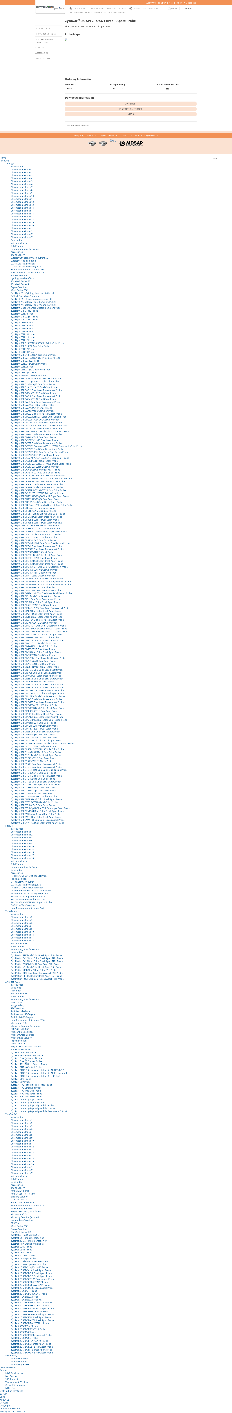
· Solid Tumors (41, 42)
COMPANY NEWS (96, 8)
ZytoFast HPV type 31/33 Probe (26, 1096)
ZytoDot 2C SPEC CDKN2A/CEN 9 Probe (30, 1284)
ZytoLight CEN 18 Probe (23, 352)
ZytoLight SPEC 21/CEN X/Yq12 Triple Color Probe (35, 357)
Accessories (17, 251)
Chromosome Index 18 (22, 219)
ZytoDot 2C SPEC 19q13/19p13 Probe (29, 1267)
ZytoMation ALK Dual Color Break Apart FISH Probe (36, 955)
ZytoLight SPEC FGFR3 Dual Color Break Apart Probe (37, 563)
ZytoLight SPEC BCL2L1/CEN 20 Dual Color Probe (35, 419)
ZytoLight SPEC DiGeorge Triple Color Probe (33, 507)
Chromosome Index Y (21, 237)
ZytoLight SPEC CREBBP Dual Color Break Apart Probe (38, 481)
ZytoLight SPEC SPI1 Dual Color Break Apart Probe (36, 755)
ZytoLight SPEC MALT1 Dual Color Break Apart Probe (37, 640)
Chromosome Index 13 (22, 204)
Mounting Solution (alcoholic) (25, 1025)
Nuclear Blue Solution (22, 1031)
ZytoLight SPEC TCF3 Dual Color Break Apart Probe (36, 766)
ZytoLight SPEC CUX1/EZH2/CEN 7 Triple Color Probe (37, 493)
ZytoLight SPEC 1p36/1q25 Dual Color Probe (33, 384)
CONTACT (162, 3)
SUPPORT (111, 8)
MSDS (131, 114)
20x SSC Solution (19, 275)
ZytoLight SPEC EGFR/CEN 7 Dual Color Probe (33, 510)
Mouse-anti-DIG (19, 1023)
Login (3, 1396)
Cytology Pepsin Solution (23, 260)
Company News (8, 1367)
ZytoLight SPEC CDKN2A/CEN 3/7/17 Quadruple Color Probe (41, 463)
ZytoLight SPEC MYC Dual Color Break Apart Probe (36, 675)
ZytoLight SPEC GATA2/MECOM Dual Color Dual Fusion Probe (41, 593)
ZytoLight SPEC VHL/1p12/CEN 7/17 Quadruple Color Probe (40, 808)
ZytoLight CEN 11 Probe (23, 337)
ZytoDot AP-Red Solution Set (25, 1234)
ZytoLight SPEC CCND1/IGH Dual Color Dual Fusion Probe (39, 452)
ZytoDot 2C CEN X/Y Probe (24, 1255)
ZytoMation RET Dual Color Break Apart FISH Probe (36, 975)
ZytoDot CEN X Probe (21, 1252)
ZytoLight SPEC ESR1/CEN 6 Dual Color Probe (33, 540)
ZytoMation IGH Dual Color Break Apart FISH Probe (36, 967)
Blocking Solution (19, 1196)
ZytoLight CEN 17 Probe (23, 349)
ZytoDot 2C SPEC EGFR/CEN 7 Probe (29, 1293)
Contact (4, 1402)
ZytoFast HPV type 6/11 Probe (26, 1090)
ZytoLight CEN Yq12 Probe (24, 372)
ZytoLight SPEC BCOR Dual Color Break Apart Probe (36, 422)
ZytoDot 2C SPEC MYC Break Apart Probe (31, 1335)
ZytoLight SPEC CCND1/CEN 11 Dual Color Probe (35, 455)
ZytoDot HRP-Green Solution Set (27, 1055)
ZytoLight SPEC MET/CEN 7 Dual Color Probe (33, 649)
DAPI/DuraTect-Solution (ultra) (26, 266)
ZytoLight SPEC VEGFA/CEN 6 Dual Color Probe (34, 802)
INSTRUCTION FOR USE (130, 109)
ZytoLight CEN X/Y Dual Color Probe (29, 363)
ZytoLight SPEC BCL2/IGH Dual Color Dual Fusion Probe (38, 416)
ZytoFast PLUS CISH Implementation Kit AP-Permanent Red (40, 1073)
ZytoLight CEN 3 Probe (22, 313)
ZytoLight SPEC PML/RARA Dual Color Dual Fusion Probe (39, 719)
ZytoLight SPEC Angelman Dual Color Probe (33, 410)
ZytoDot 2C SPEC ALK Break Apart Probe (31, 1270)
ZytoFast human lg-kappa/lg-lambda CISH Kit (33, 1108)
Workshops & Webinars (17, 1382)
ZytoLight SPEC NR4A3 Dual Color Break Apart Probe (37, 669)
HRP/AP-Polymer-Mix (21, 1208)
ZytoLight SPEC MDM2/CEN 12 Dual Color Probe (35, 637)
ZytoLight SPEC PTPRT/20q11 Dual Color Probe (34, 728)
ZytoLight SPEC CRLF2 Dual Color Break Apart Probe (37, 484)
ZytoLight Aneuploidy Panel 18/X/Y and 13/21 (33, 301)
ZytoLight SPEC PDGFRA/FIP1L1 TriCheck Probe (34, 705)
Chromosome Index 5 (21, 181)
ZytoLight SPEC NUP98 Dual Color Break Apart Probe (37, 690)
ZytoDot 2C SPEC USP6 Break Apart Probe (32, 1352)
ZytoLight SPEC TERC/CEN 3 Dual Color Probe (33, 772)
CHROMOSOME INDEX (45, 34)
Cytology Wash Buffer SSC (24, 278)
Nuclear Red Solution (21, 1037)
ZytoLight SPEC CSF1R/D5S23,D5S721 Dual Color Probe (38, 490)
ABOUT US (151, 3)
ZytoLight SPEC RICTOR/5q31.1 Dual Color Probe (35, 737)
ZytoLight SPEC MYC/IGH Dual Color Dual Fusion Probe (38, 658)
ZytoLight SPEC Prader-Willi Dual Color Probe (33, 722)
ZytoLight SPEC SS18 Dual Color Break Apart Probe (36, 764)
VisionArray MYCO (20, 1358)
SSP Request (11, 1379)
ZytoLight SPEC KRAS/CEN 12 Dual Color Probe (34, 622)
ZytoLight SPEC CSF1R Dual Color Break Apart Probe (37, 487)
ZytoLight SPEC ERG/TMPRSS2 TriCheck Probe (34, 537)
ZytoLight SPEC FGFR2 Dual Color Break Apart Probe (37, 560)
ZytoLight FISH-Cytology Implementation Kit (33, 293)
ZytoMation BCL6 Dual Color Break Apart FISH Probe (37, 961)
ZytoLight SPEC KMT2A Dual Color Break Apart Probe (37, 619)
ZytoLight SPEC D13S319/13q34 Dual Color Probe (35, 499)
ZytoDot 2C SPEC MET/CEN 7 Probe (28, 1329)
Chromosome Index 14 (22, 207)
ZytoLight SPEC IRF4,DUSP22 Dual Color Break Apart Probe (40, 608)
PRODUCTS (80, 8)
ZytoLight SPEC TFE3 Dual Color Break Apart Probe (36, 781)
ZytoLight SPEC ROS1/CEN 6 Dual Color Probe (33, 746)
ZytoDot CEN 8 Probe (21, 1249)
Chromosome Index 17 (22, 216)
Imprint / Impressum (108, 135)
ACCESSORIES (41, 53)
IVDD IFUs (10, 1388)
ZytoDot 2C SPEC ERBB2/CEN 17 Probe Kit (31, 1302)
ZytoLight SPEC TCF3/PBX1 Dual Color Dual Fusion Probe (39, 769)
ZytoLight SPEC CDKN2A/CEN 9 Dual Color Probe (35, 466)
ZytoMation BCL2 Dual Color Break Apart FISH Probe (37, 958)
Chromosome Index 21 (22, 228)
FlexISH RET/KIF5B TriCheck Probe (28, 899)
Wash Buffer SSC (19, 290)
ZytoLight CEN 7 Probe (22, 325)
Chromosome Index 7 (21, 187)
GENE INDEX (41, 47)
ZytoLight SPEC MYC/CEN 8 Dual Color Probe (33, 663)
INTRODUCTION (42, 28)
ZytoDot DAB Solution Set (24, 1052)
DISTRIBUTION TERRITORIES (145, 8)
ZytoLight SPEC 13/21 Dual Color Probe (30, 346)
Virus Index (16, 987)
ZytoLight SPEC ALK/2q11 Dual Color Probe (32, 404)
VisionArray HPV (19, 1361)
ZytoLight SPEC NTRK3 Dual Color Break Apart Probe (37, 687)
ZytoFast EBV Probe (20, 1081)
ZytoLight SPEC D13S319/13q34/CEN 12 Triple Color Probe (40, 496)
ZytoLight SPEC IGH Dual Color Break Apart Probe (36, 599)
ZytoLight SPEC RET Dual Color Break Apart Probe (36, 731)
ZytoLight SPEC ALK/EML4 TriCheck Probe (31, 407)
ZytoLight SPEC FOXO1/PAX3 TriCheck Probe (33, 587)
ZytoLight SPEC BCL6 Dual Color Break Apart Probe (36, 428)
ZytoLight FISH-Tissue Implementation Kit (31, 299)
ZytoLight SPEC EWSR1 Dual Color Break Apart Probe (37, 549)
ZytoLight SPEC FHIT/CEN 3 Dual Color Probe (33, 575)
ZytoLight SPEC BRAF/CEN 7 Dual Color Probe (33, 437)
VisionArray (11, 1355)
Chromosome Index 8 (21, 190)
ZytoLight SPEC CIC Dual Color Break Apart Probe (35, 469)
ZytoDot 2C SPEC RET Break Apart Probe (31, 1343)
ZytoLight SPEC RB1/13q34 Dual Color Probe (33, 734)
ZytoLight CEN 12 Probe (23, 340)
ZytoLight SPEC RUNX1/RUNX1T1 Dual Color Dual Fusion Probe (42, 743)
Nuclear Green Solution (23, 1034)
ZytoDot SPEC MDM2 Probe (24, 1326)
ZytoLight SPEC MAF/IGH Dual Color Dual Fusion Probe (38, 625)
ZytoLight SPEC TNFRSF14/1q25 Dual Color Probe (35, 784)
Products (4, 160)
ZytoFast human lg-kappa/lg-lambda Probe (32, 1105)
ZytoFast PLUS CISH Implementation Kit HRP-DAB (35, 1076)
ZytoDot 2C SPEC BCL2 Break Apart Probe (31, 1273)
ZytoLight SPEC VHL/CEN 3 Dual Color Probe (33, 805)
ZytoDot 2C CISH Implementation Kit (29, 1240)
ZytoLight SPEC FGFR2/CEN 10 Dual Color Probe (35, 569)
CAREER (122, 8)
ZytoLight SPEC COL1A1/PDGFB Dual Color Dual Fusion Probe (41, 478)
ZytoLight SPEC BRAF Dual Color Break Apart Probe (36, 434)
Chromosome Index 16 (22, 213)
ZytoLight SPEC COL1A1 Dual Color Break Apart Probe (38, 475)
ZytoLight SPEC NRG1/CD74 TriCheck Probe (32, 681)
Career (3, 1393)
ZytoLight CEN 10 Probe (23, 334)
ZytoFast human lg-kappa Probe (27, 1099)
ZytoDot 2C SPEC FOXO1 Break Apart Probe (32, 1314)
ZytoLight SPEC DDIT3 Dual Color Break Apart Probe (37, 502)
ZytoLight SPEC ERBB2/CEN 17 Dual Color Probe (35, 519)
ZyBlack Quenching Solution (25, 296)
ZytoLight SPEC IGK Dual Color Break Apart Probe (35, 602)
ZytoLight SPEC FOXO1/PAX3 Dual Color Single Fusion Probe (41, 581)
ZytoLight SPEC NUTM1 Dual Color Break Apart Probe (37, 693)
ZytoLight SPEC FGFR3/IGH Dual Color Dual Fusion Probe (39, 566)
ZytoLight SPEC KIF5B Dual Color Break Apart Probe (36, 616)
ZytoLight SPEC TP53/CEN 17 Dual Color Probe (34, 787)
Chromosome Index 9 (21, 193)
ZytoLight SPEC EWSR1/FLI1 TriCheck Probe (32, 552)
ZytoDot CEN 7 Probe (21, 1246)
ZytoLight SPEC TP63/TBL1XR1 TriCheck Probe (34, 796)
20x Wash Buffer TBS (21, 281)
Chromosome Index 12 (22, 201)
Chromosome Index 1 (21, 169)
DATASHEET (131, 103)
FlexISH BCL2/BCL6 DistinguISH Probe (29, 893)
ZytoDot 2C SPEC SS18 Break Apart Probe (31, 1349)
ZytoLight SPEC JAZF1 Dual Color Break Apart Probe (36, 613)
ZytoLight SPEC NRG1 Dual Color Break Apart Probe (37, 672)
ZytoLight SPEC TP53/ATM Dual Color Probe (32, 793)
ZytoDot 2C (11, 1114)
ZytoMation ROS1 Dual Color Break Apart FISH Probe (37, 978)
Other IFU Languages (15, 1385)
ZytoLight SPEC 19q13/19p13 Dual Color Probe (34, 387)
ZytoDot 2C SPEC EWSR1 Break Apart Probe (32, 1308)
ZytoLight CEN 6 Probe (22, 322)
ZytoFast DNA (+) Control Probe (26, 1058)
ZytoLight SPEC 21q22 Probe (25, 360)
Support (4, 1370)
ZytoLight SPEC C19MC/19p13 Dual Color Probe (34, 440)
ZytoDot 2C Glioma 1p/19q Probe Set (29, 1261)
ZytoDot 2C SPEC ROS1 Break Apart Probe (32, 1346)
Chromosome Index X (21, 234)
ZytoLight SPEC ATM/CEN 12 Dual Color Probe (33, 399)
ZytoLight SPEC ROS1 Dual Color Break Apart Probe (36, 740)
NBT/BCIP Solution (20, 1028)
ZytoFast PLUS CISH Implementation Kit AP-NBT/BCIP (37, 1070)
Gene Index (16, 240)
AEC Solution (17, 1008)
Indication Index (19, 243)
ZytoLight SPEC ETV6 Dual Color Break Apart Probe (36, 546)
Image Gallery (18, 254)
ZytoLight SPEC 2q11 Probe (24, 316)
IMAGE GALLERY (42, 58)
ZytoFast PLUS (12, 981)
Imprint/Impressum (10, 1408)
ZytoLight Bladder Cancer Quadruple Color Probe (35, 307)
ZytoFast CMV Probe (21, 1078)
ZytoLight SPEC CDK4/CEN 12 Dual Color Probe (34, 460)
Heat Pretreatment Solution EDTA (28, 1020)
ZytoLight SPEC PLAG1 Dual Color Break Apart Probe (37, 716)
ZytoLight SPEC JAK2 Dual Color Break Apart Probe (36, 611)
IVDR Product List (14, 1373)
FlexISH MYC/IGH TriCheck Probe (27, 887)
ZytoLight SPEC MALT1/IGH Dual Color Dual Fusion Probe (39, 631)
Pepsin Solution (19, 287)
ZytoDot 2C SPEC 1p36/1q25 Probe (28, 1264)
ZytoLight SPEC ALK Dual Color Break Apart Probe (36, 402)
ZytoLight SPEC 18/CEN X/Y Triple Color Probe (34, 354)
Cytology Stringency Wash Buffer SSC (29, 257)
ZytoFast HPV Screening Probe (26, 1087)
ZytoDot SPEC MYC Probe (23, 1332)
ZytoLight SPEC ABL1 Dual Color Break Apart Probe (36, 390)
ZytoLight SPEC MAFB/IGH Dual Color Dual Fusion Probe (39, 628)
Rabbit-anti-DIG (18, 1043)
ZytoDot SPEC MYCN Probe (24, 1337)
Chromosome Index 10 (22, 196)
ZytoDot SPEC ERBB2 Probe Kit (26, 1299)
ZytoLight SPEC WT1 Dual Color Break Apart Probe (36, 817)
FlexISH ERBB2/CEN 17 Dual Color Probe (31, 890)
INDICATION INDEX (44, 39)
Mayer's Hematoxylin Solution (26, 1046)
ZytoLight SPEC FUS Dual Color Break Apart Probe (36, 590)
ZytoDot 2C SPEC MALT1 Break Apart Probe (32, 1320)
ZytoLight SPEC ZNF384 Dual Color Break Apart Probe (37, 811)
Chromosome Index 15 (22, 210)
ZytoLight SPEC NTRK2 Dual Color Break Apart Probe (37, 684)
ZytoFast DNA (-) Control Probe (26, 1061)
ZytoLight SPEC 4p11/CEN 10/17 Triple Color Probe (36, 378)
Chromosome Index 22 (22, 231)
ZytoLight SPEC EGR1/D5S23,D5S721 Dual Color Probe (38, 513)
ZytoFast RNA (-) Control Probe (26, 1067)
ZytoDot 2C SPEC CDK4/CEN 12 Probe (29, 1282)
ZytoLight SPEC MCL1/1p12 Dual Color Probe (33, 643)
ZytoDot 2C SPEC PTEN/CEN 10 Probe (29, 1340)
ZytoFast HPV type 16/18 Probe (26, 1093)
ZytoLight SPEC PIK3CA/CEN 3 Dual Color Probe (34, 711)
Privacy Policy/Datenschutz (13, 1411)
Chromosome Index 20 (22, 225)
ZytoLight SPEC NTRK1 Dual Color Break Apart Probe (37, 678)
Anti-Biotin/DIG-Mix (20, 1011)
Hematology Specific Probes (25, 248)
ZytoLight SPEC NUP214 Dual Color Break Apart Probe (38, 696)
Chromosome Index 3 (21, 175)
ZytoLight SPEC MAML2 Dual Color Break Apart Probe (37, 634)
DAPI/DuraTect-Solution (23, 263)
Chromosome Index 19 (22, 222)
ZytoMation (11, 911)
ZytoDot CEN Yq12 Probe (23, 1258)
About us (4, 1399)
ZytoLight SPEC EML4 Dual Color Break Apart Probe (36, 516)
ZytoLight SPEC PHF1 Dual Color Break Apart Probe (36, 714)
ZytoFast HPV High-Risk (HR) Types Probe (31, 1084)
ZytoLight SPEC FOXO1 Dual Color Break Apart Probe (37, 578)
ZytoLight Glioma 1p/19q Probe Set (28, 375)
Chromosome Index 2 (21, 172)
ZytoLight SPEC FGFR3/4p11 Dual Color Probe (33, 572)
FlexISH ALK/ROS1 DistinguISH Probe (29, 875)
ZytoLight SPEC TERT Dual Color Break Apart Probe (36, 775)
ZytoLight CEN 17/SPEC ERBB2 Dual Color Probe (35, 525)
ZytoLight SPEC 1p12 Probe (24, 310)
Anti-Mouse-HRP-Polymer (23, 1014)
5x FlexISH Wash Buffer (22, 881)
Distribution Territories (11, 1390)
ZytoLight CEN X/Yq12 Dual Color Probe (30, 369)
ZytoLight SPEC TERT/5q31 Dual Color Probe (33, 778)
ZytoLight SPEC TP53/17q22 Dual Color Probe (33, 790)
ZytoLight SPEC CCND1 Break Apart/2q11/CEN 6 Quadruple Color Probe (47, 446)
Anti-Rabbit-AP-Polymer (23, 1017)
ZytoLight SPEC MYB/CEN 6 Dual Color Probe (33, 655)
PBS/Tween (16, 1223)
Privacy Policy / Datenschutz (85, 135)
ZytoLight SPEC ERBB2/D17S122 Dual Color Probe (35, 528)
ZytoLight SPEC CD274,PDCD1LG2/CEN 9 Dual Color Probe (40, 457)
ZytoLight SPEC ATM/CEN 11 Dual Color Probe (33, 393)
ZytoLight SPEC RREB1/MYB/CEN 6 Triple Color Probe (37, 749)
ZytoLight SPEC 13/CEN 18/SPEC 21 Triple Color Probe (38, 343)
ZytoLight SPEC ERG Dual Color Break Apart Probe (36, 534)
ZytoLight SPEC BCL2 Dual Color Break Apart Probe (36, 413)
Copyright (5, 1405)
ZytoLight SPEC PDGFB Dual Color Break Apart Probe (37, 702)
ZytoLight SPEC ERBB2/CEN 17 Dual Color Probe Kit (36, 522)
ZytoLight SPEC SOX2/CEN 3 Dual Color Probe (33, 758)
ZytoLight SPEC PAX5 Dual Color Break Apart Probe (36, 699)
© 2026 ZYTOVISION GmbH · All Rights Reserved (140, 135)
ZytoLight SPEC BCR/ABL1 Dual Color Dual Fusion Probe (39, 425)
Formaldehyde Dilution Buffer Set (28, 272)
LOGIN (174, 8)
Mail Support (11, 1376)
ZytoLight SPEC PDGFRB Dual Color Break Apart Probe (38, 708)
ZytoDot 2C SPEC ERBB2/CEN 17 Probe (30, 1305)
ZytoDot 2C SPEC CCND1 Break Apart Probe (33, 1279)
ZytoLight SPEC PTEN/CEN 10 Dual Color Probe (34, 725)
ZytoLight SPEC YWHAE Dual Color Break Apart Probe (37, 822)
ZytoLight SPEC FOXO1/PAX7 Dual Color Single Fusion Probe (41, 584)
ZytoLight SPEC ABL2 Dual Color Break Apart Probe (36, 396)
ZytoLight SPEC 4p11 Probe (24, 319)
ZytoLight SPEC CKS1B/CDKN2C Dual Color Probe (35, 472)
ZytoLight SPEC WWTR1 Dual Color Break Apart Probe (38, 819)
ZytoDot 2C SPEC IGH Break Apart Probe (31, 1317)
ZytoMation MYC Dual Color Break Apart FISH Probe (37, 973)
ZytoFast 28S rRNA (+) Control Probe (29, 1064)
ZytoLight (10, 163)
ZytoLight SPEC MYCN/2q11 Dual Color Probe (33, 661)
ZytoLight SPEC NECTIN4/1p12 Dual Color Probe (35, 666)
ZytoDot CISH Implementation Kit (27, 1237)
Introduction (17, 166)
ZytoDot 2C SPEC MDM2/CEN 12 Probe (30, 1323)
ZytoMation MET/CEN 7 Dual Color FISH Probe (34, 970)
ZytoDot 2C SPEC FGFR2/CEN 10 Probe (30, 1311)
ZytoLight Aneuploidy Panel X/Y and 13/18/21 (33, 304)
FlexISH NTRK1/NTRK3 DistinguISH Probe (31, 902)
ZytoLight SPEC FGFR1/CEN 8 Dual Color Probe (34, 558)
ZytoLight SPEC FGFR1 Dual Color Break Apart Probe (37, 555)
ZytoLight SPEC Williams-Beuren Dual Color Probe (36, 814)
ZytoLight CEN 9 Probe (22, 331)
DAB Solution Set (19, 1199)
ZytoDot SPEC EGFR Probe (24, 1290)
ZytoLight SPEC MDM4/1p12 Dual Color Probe (34, 646)
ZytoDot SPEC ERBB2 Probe (24, 1296)
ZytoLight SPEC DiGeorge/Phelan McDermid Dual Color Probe (42, 505)
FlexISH (9, 825)
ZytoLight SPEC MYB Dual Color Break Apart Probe (36, 652)
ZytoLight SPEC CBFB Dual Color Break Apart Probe (36, 443)
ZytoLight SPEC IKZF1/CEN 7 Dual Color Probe (33, 605)
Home (3, 157)
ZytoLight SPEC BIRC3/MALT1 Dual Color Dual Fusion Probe (40, 431)
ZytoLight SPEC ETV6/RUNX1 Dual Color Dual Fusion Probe (40, 543)
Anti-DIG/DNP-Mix (20, 1190)
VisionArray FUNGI (20, 1364)
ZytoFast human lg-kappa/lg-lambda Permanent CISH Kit (39, 1111)
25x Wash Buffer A (20, 284)
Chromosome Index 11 (22, 198)
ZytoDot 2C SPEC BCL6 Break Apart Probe (31, 1276)
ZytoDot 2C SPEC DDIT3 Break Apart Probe (32, 1287)
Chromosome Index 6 (21, 184)
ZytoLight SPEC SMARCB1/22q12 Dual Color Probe (36, 752)
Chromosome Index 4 (21, 178)
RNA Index (16, 990)
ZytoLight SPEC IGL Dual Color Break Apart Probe (35, 596)
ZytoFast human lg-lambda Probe (27, 1102)
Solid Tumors (17, 246)
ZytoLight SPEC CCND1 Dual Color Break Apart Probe (37, 449)
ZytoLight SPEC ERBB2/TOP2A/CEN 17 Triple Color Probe (39, 531)
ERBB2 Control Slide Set (23, 1202)
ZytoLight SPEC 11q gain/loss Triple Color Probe (35, 381)
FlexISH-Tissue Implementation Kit (28, 896)
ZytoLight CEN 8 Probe (22, 328)
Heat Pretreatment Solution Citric (28, 269)
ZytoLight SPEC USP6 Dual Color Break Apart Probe (36, 799)
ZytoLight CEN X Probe (22, 366)
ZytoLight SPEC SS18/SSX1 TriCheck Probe (32, 761)
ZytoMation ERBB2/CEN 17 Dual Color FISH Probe (35, 964)
